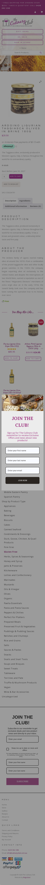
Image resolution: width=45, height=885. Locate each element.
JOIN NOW (22, 480)
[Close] (41, 398)
